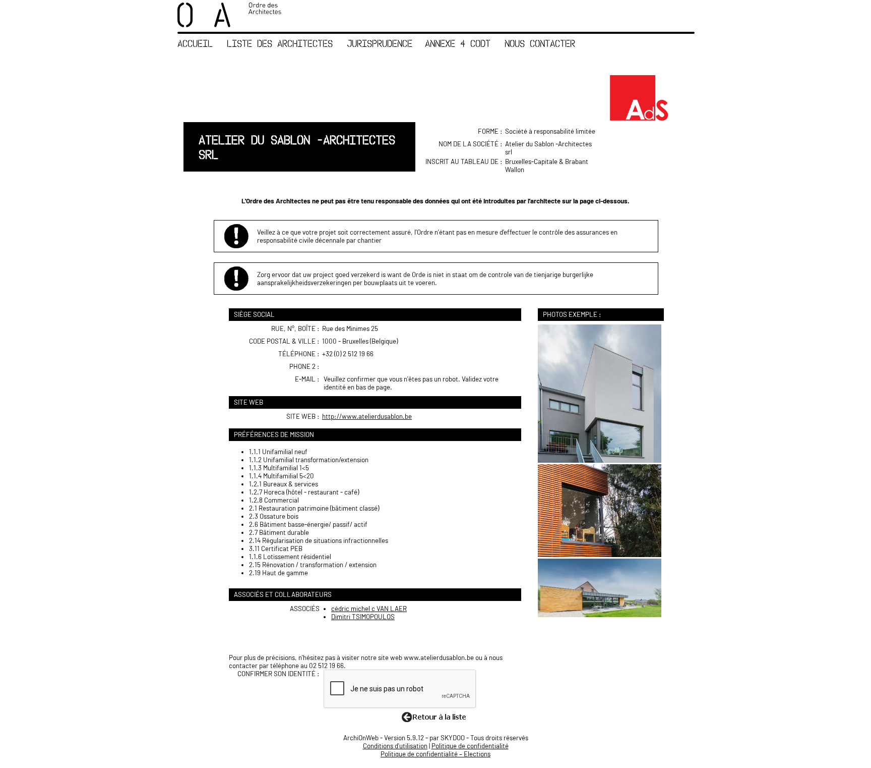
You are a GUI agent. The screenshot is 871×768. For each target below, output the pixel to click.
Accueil (195, 43)
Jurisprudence (379, 43)
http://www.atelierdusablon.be (367, 416)
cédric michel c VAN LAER (369, 609)
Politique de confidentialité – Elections (435, 754)
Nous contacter (540, 43)
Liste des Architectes (280, 43)
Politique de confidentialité (470, 746)
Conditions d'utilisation (395, 746)
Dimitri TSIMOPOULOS (363, 617)
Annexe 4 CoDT (457, 43)
